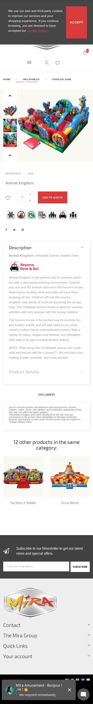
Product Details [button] (24, 371)
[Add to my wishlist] (8, 198)
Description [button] (20, 247)
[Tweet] (14, 229)
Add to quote (53, 197)
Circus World (70, 503)
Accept (76, 22)
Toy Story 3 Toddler (23, 503)
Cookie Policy (37, 30)
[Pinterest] (23, 229)
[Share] (6, 229)
